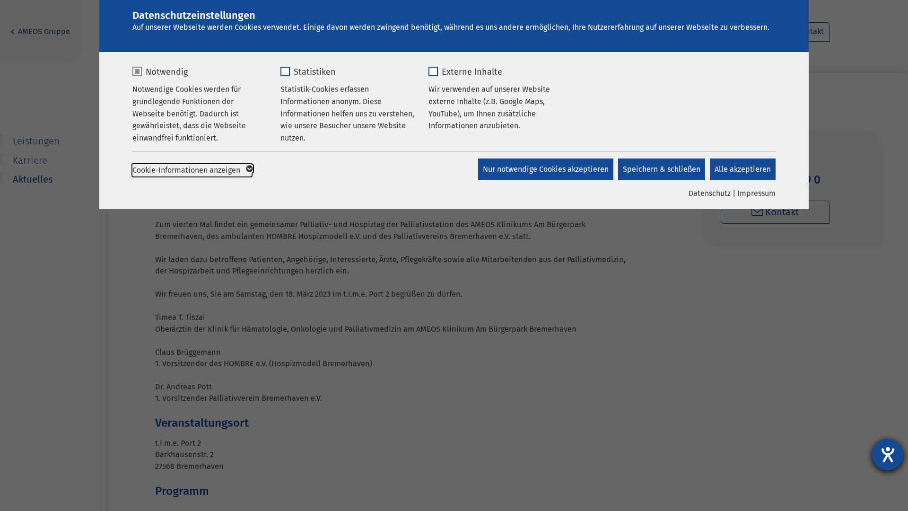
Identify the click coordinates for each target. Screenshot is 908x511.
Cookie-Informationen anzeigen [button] (187, 170)
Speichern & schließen (661, 169)
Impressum (756, 193)
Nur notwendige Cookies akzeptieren (546, 169)
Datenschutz (710, 193)
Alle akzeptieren (743, 169)
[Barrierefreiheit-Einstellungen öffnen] (887, 454)
